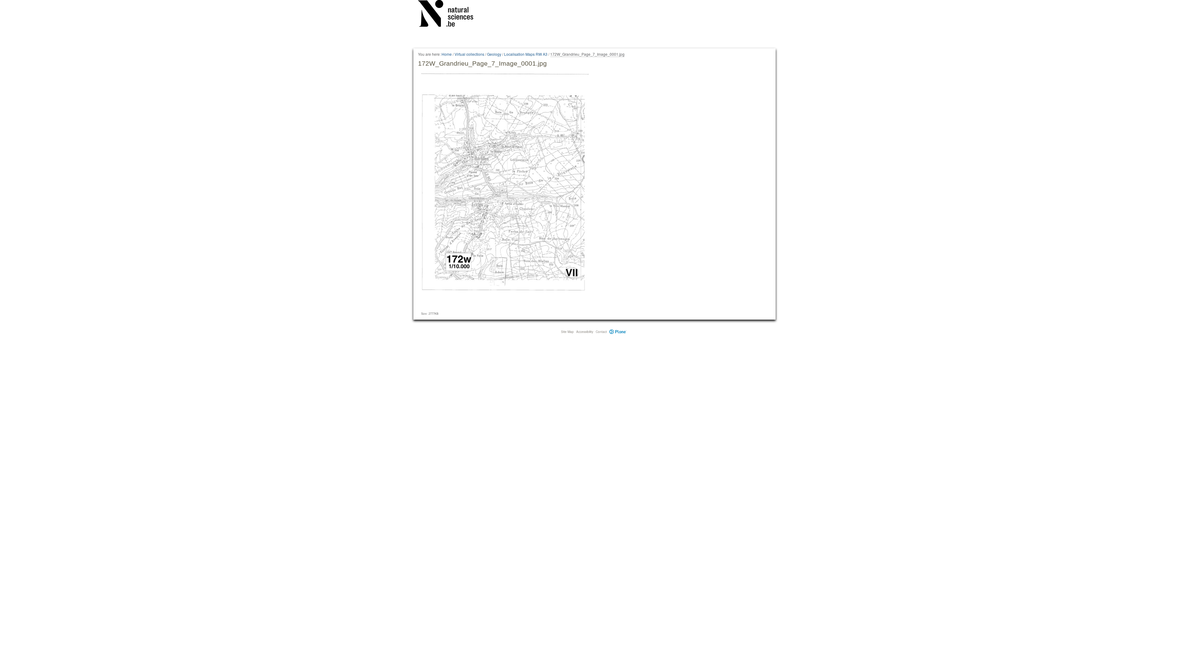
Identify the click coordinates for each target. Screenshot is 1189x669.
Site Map (567, 332)
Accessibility (584, 332)
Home (447, 54)
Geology (494, 54)
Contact (601, 332)
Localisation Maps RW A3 (525, 54)
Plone (618, 332)
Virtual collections (469, 54)
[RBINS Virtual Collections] (449, 14)
